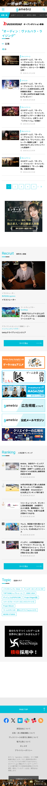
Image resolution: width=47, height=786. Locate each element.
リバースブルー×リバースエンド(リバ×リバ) (18, 602)
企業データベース (17, 15)
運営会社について (24, 728)
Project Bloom (8, 606)
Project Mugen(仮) (30, 597)
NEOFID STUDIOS (9, 614)
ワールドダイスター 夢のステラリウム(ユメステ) (19, 610)
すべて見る (23, 343)
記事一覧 (4, 15)
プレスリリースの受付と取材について (23, 737)
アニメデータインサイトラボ (33, 589)
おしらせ (23, 746)
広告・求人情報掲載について (23, 733)
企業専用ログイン (23, 779)
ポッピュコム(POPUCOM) (12, 597)
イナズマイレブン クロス (11, 589)
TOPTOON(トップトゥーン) (12, 593)
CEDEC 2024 (30, 593)
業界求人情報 (31, 15)
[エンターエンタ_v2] (23, 216)
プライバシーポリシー (23, 750)
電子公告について (24, 741)
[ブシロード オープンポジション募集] (23, 23)
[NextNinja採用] (23, 641)
